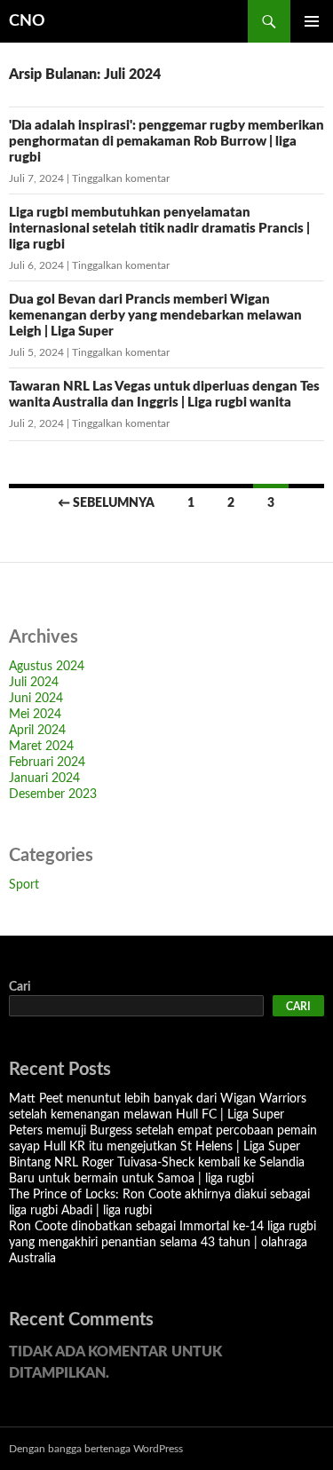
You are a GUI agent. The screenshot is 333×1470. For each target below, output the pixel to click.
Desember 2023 (53, 794)
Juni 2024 (36, 698)
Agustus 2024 (46, 666)
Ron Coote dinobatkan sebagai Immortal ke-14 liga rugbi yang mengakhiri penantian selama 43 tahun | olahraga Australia (162, 1243)
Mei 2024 (35, 714)
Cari (20, 987)
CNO (27, 21)
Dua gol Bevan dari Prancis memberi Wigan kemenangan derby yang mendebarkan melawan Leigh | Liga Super (155, 315)
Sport (24, 885)
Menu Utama (311, 21)
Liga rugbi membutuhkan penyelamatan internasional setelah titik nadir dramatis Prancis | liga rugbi (159, 228)
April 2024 (37, 730)
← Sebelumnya (106, 503)
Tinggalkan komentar (121, 178)
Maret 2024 (41, 746)
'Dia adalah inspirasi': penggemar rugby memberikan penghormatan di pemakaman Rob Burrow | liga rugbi (166, 141)
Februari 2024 (47, 762)
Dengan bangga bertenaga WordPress (96, 1448)
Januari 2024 (44, 778)
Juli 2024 (34, 682)
